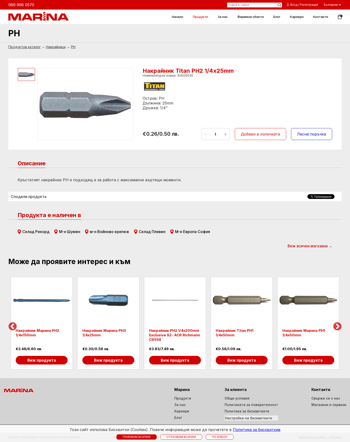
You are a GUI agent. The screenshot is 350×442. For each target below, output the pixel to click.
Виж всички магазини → (310, 246)
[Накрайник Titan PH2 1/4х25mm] (85, 104)
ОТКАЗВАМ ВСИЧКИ (181, 437)
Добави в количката (260, 134)
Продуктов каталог (24, 47)
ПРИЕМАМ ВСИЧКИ (136, 437)
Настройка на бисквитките (248, 418)
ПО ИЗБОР (219, 437)
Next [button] (337, 327)
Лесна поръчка (311, 134)
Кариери (181, 411)
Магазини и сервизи (328, 405)
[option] (42, 323)
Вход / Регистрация (304, 4)
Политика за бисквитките (247, 411)
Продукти (182, 398)
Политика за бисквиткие (256, 429)
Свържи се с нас (325, 398)
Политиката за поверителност (251, 405)
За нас (180, 405)
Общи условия (237, 398)
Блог (178, 418)
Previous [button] (12, 327)
